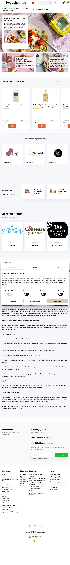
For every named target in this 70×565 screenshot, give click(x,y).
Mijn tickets (23, 479)
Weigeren (13, 301)
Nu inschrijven (61, 455)
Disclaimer (4, 482)
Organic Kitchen (5, 500)
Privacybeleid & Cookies (7, 485)
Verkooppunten (5, 498)
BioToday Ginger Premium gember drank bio (45, 105)
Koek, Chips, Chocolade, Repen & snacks (39, 478)
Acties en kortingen (6, 507)
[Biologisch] (35, 541)
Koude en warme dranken (35, 491)
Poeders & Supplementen (35, 488)
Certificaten (4, 503)
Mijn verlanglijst (24, 481)
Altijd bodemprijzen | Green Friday (10, 512)
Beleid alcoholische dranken (8, 505)
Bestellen (4, 496)
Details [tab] (35, 267)
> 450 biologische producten (11, 9)
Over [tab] (57, 267)
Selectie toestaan (35, 301)
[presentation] (64, 81)
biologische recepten (27, 385)
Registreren (23, 474)
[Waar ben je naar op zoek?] (50, 3)
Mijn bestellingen (24, 477)
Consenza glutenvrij (34, 486)
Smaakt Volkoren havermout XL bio (13, 105)
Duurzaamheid (5, 509)
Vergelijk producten (22, 484)
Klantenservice (5, 491)
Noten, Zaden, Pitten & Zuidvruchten (37, 480)
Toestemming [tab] (12, 267)
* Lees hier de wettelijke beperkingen (39, 458)
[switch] (26, 294)
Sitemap (4, 494)
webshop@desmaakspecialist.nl (40, 437)
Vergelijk (7, 120)
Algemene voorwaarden (7, 477)
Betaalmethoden (6, 487)
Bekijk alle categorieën (8, 194)
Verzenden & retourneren (8, 489)
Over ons (4, 474)
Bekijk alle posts (13, 218)
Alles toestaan (57, 301)
